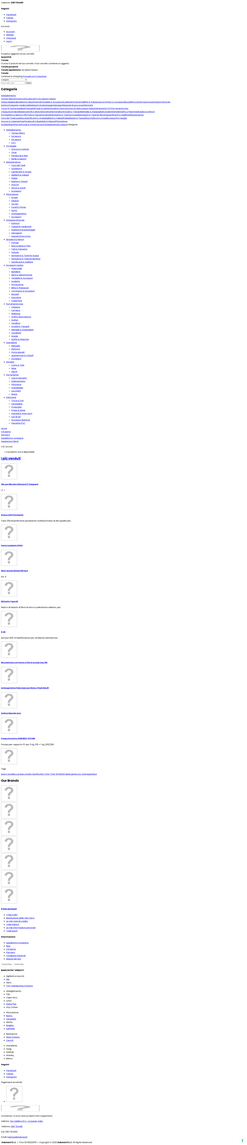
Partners (10, 952)
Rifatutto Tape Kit (9, 601)
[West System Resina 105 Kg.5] (9, 565)
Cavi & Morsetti (19, 378)
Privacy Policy (7, 964)
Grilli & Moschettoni (21, 316)
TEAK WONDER (57, 774)
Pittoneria (16, 384)
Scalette (15, 281)
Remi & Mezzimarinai (21, 274)
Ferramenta (12, 374)
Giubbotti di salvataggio (23, 229)
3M (7, 979)
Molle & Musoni (18, 158)
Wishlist (10, 34)
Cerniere (15, 310)
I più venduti (11, 458)
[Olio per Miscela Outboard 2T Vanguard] (9, 478)
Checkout (11, 38)
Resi (8, 946)
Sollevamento (18, 381)
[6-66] (9, 626)
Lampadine (17, 403)
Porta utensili (17, 352)
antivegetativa (89, 774)
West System (13, 1037)
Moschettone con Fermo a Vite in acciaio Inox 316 (24, 662)
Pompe (15, 242)
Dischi (14, 371)
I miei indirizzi (12, 924)
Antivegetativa (18, 213)
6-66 (3, 632)
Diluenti (15, 200)
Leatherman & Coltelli (22, 355)
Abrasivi (10, 361)
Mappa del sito (13, 958)
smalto (28, 774)
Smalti (14, 197)
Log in (9, 41)
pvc (80, 774)
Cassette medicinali (21, 226)
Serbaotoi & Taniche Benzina (25, 258)
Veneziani (11, 1018)
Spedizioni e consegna (17, 942)
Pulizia (14, 178)
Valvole (15, 252)
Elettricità (11, 397)
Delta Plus (11, 1004)
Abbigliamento (13, 129)
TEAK (47, 774)
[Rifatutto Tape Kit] (9, 595)
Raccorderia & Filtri (21, 245)
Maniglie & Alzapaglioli (22, 329)
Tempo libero (18, 133)
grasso (21, 774)
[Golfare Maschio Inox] (9, 707)
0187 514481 (17, 1126)
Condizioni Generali (15, 955)
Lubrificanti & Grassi (21, 171)
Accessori (16, 191)
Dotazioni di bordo (15, 220)
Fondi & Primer (18, 207)
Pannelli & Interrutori (21, 413)
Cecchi (9, 1040)
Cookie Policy (19, 964)
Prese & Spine (18, 410)
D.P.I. (13, 142)
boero (4, 774)
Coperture (16, 300)
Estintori (15, 223)
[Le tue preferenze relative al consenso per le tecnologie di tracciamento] (242, 1140)
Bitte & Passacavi (20, 287)
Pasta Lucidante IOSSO (12, 545)
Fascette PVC (18, 423)
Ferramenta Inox (14, 303)
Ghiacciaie (16, 268)
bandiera (12, 774)
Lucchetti (16, 390)
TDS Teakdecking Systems (19, 985)
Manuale (15, 345)
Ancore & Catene (20, 149)
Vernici (14, 204)
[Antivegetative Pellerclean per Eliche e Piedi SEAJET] (9, 682)
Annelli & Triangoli (20, 326)
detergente (71, 774)
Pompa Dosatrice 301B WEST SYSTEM (18, 738)
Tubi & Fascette (19, 249)
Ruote (14, 394)
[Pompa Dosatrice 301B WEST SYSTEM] (9, 732)
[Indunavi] (20, 50)
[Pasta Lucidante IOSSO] (9, 539)
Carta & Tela (17, 365)
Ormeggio (11, 146)
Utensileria (11, 342)
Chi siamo (11, 949)
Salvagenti (16, 233)
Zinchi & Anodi (18, 187)
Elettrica (15, 349)
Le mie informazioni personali (20, 927)
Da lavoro (16, 136)
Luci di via (16, 416)
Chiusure (15, 307)
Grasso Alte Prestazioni (12, 515)
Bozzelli (15, 294)
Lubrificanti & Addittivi (22, 262)
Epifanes (10, 1028)
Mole (13, 368)
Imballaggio (17, 387)
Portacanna (17, 284)
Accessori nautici (14, 265)
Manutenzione (13, 162)
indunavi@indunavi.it (17, 1137)
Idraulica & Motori (15, 239)
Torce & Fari (17, 400)
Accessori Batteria (20, 419)
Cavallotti (16, 332)
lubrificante (38, 774)
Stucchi (15, 184)
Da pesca (16, 139)
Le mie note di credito (17, 921)
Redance (15, 313)
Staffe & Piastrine (20, 339)
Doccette (16, 297)
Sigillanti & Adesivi (20, 175)
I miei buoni (11, 930)
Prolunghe (16, 407)
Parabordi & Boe (19, 155)
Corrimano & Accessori (23, 291)
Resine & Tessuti (19, 181)
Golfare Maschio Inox (11, 713)
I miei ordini (11, 914)
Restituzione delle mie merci (20, 918)
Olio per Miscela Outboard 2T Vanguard (19, 484)
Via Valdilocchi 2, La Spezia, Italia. (26, 1121)
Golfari (14, 320)
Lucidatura (16, 168)
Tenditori (15, 323)
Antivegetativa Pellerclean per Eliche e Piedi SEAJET (25, 688)
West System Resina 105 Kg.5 (14, 571)
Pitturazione (12, 194)
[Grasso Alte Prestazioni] (9, 509)
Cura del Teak (18, 165)
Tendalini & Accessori (22, 278)
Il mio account (9, 908)
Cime (14, 152)
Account (10, 31)
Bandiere (15, 271)
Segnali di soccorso (21, 236)
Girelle (14, 336)
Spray (14, 210)
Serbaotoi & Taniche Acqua (25, 255)
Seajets (10, 1025)
